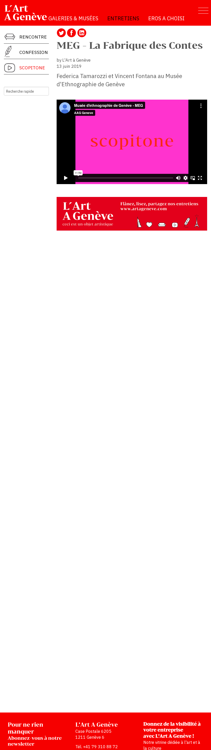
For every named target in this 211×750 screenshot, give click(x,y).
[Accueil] (27, 13)
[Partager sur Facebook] (71, 32)
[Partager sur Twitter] (61, 32)
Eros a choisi (166, 18)
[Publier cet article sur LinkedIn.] (81, 32)
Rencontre (33, 37)
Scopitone (32, 68)
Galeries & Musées (73, 18)
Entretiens (123, 18)
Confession (33, 52)
